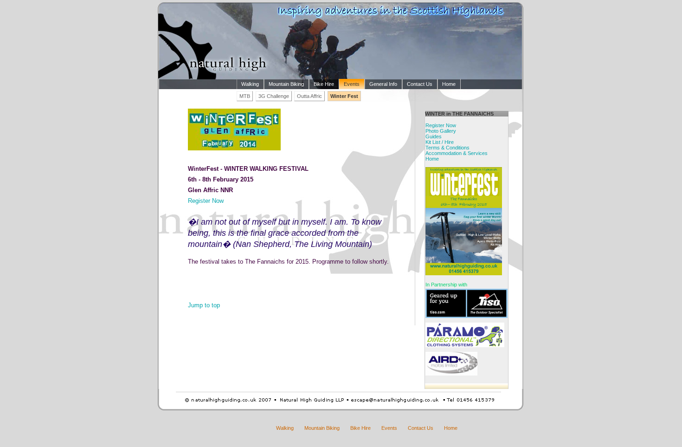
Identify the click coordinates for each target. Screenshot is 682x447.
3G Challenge (273, 96)
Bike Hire (324, 84)
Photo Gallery (440, 131)
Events (352, 84)
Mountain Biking (286, 84)
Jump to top (204, 305)
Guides (433, 136)
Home (449, 84)
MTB (244, 96)
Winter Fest (344, 96)
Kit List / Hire (439, 142)
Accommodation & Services (456, 153)
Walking (250, 84)
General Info (383, 84)
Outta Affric (309, 96)
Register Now (206, 200)
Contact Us (419, 84)
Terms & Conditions (447, 147)
